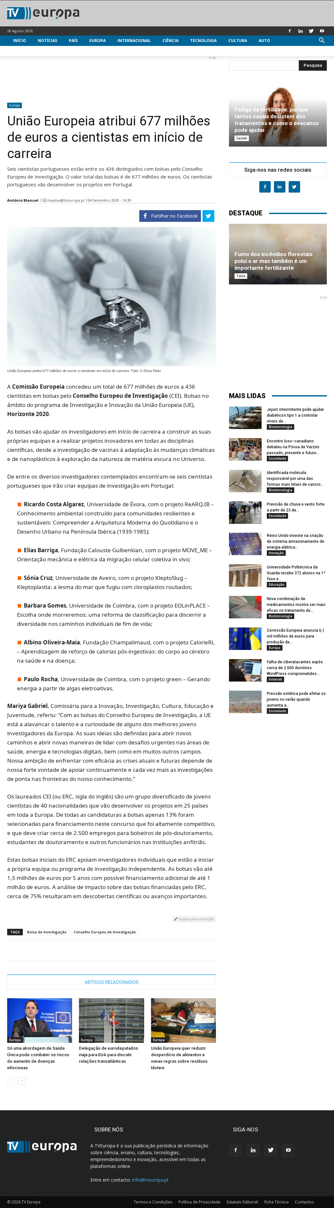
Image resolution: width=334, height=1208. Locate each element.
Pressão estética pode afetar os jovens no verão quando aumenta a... (296, 699)
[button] (321, 41)
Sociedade (277, 458)
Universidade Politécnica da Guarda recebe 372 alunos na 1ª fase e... (296, 573)
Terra (240, 276)
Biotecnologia (280, 426)
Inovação (276, 553)
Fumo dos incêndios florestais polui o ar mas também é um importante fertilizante (273, 261)
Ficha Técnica (276, 1202)
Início (19, 40)
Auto (264, 40)
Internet (275, 679)
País (73, 40)
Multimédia (25, 51)
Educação (276, 584)
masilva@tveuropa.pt (65, 200)
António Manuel (22, 200)
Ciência (170, 40)
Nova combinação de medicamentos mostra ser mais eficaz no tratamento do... (296, 605)
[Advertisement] (111, 76)
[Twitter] (311, 31)
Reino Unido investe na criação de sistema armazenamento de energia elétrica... (295, 541)
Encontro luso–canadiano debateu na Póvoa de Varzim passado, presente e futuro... (293, 447)
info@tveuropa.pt (150, 1180)
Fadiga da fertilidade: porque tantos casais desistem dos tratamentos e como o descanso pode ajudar (277, 119)
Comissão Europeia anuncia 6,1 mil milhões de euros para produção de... (296, 636)
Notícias (47, 40)
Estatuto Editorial (242, 1202)
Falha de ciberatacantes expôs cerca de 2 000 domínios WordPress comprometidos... (295, 668)
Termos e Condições (153, 1202)
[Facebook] (290, 31)
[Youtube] (322, 31)
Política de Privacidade (199, 1202)
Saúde (241, 138)
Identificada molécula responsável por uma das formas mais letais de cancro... (295, 478)
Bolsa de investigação (47, 931)
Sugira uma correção (195, 918)
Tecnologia (203, 40)
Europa (97, 40)
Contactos (304, 1202)
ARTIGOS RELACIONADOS (112, 982)
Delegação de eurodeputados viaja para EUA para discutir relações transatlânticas (108, 1055)
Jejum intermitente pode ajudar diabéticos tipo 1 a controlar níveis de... (295, 415)
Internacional (134, 40)
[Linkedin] (300, 31)
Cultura (237, 40)
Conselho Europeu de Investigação (105, 931)
